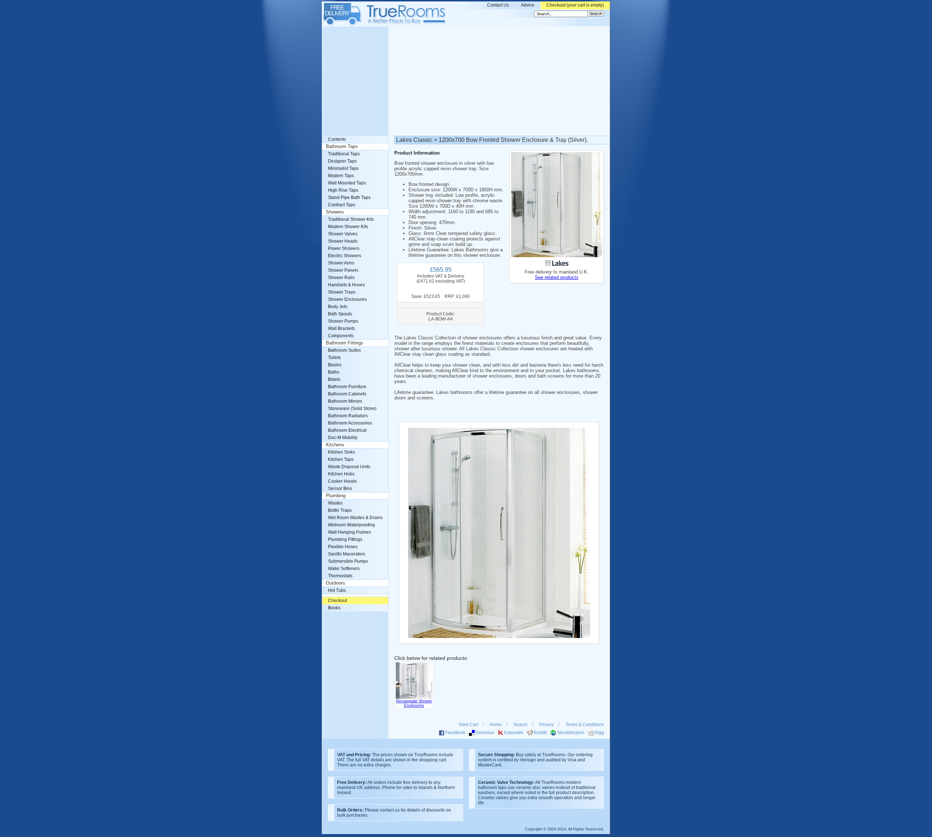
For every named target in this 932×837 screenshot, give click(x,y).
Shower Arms (341, 263)
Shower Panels (343, 270)
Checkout (337, 600)
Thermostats (340, 575)
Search (520, 724)
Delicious (484, 732)
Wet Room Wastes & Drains (355, 517)
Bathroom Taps (342, 146)
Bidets (334, 379)
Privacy (546, 724)
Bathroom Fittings (344, 343)
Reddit (540, 732)
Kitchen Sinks (341, 452)
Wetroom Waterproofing (351, 524)
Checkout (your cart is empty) (575, 5)
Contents (337, 139)
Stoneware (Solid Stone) (352, 408)
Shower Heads (343, 241)
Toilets (334, 357)
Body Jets (337, 306)
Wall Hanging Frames (349, 532)
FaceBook (455, 732)
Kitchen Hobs (341, 474)
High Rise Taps (343, 190)
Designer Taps (342, 161)
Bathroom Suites (344, 350)
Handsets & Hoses (346, 284)
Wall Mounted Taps (347, 183)
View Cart (468, 724)
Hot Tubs (337, 590)
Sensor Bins (340, 488)
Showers (335, 212)
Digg (599, 732)
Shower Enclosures (347, 299)
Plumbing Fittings (345, 539)
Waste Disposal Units (349, 466)
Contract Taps (341, 204)
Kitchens (335, 444)
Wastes (335, 503)
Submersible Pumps (348, 561)
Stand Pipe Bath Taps (349, 197)
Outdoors (335, 583)
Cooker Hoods (342, 481)
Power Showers (343, 248)
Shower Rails (341, 277)
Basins (334, 364)
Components (341, 335)
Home (496, 724)
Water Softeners (344, 568)
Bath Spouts (340, 313)
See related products (556, 277)
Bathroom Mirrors (345, 401)
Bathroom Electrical (347, 430)
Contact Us (498, 5)
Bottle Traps (340, 510)
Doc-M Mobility (343, 437)
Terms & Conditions (584, 724)
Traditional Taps (344, 153)
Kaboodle (514, 732)
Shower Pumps (343, 321)
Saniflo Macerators (346, 554)
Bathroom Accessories (350, 423)
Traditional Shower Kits (351, 219)
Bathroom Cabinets (347, 393)
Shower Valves (343, 233)
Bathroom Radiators (348, 415)
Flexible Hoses (343, 546)
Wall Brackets (341, 328)
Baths (333, 372)
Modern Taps (341, 175)
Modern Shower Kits (348, 226)
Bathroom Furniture (347, 386)
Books (334, 607)
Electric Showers (344, 255)
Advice (527, 5)
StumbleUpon (570, 732)
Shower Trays (341, 292)
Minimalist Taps (343, 168)
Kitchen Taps (341, 459)
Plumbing (335, 495)
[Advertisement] (466, 81)
